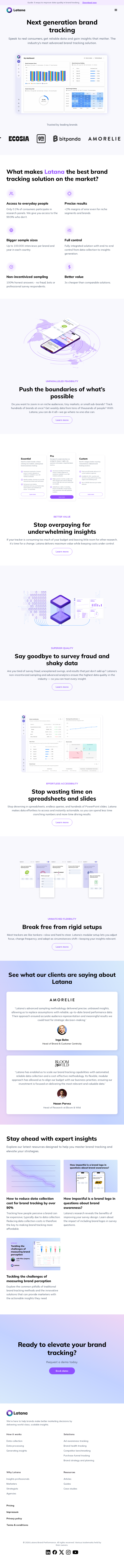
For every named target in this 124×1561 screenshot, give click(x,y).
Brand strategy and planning (79, 1460)
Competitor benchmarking (77, 1450)
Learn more (62, 420)
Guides (67, 1483)
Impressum (12, 1512)
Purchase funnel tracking (77, 1455)
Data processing (15, 1445)
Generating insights (16, 1450)
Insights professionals (17, 1478)
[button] (116, 10)
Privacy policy (14, 1518)
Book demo (62, 1370)
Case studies (70, 1488)
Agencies (11, 1493)
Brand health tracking (75, 1445)
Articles (67, 1478)
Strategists (12, 1488)
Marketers (11, 1483)
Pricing (10, 1505)
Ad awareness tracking (76, 1440)
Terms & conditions (17, 1525)
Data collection (14, 1440)
